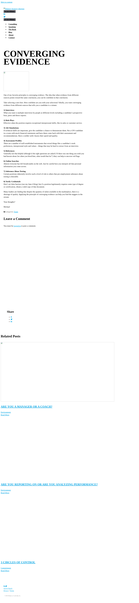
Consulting (13, 24)
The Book (12, 29)
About (11, 35)
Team (16, 212)
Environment (6, 412)
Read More (5, 415)
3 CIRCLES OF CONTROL (18, 562)
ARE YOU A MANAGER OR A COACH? (26, 406)
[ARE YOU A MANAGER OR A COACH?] (57, 401)
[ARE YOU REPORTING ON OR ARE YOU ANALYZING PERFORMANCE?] (57, 479)
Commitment (6, 568)
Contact (12, 38)
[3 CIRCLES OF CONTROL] (57, 557)
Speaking (12, 27)
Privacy (6, 591)
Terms (12, 591)
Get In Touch (8, 588)
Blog (10, 32)
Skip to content (6, 2)
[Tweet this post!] (11, 319)
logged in (17, 226)
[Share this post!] (11, 317)
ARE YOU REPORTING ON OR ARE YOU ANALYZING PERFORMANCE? (49, 484)
